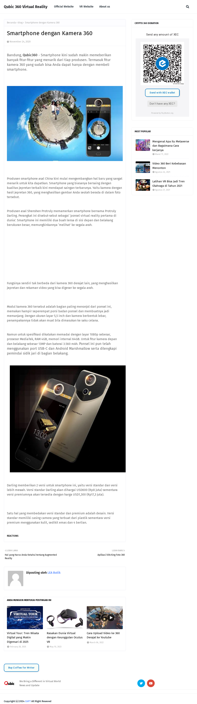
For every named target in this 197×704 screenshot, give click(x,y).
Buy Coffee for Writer (21, 667)
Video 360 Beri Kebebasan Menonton (169, 166)
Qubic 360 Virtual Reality (25, 6)
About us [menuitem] (104, 6)
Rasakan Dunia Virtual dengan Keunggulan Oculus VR (65, 637)
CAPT (28, 701)
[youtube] (151, 683)
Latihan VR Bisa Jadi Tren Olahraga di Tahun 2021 (168, 184)
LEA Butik (54, 572)
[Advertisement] (65, 254)
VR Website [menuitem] (86, 6)
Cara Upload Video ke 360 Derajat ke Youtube (103, 635)
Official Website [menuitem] (64, 6)
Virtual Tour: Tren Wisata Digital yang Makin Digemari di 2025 (23, 637)
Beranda (11, 22)
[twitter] (141, 683)
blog (20, 22)
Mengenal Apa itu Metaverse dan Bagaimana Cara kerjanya (170, 146)
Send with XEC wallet (162, 92)
